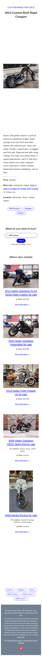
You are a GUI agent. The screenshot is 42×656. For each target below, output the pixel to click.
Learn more (20, 637)
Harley (31, 590)
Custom (20, 213)
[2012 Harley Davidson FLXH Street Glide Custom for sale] (21, 287)
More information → (22, 304)
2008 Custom (20, 599)
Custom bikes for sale (21, 7)
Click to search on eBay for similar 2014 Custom (20, 187)
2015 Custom (13, 594)
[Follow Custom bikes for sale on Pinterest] (21, 649)
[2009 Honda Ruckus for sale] (21, 512)
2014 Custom (14, 208)
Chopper (28, 208)
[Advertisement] (21, 41)
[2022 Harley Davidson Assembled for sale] (21, 337)
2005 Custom (28, 594)
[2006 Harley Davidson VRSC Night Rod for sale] (21, 437)
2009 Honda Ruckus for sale (21, 515)
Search (21, 241)
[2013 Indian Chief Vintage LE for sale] (21, 387)
